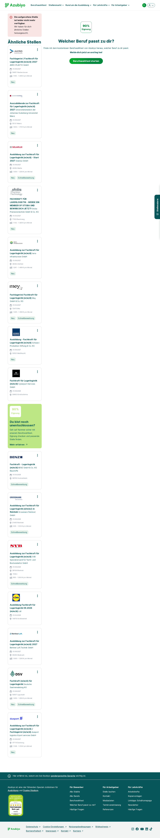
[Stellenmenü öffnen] (37, 50)
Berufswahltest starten (86, 61)
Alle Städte (75, 791)
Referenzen (108, 809)
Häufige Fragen (77, 809)
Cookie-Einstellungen (53, 826)
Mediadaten (108, 800)
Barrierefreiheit (33, 831)
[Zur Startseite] (15, 5)
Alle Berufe (75, 796)
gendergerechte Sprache (63, 776)
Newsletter (133, 805)
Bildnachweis (102, 826)
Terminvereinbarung (112, 805)
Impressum (51, 831)
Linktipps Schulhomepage (140, 800)
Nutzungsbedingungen (80, 826)
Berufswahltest (38, 5)
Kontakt (106, 796)
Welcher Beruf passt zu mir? (83, 805)
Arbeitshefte (134, 791)
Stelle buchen (109, 791)
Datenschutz (32, 826)
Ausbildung (13, 790)
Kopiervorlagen (135, 796)
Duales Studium (30, 790)
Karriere (77, 831)
